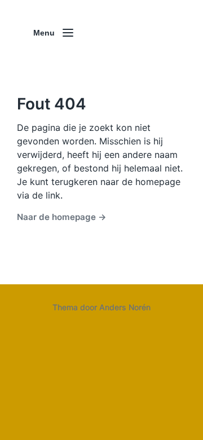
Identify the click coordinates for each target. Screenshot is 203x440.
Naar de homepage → (62, 217)
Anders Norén (125, 307)
